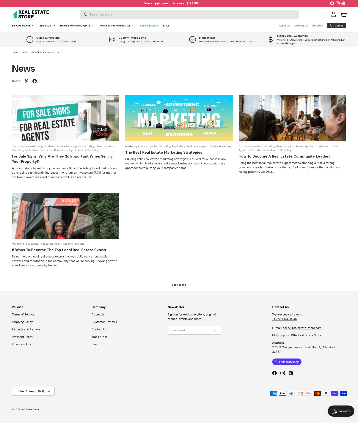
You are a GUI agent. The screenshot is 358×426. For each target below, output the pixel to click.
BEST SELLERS (149, 25)
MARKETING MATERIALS (115, 25)
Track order (99, 337)
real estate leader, (258, 150)
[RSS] (58, 52)
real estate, (47, 150)
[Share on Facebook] (35, 81)
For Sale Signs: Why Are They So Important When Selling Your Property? (62, 159)
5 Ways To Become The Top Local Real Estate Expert (59, 249)
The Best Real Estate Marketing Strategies (163, 152)
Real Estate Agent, (66, 150)
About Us (284, 25)
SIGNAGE (45, 25)
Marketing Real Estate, (26, 150)
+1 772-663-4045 (284, 319)
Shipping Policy (22, 322)
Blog (95, 344)
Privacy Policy (21, 344)
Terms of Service (23, 314)
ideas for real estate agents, (65, 146)
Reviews (317, 25)
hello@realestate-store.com (302, 328)
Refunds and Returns (26, 329)
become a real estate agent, (30, 146)
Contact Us (301, 25)
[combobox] (189, 14)
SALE (166, 25)
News (24, 52)
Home (15, 52)
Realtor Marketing (88, 150)
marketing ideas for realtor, (99, 146)
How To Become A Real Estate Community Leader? (285, 156)
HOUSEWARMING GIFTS (75, 25)
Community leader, (251, 146)
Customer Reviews (104, 322)
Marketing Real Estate (42, 52)
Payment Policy (22, 337)
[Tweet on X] (26, 81)
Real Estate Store (30, 409)
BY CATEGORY (21, 25)
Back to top (179, 284)
